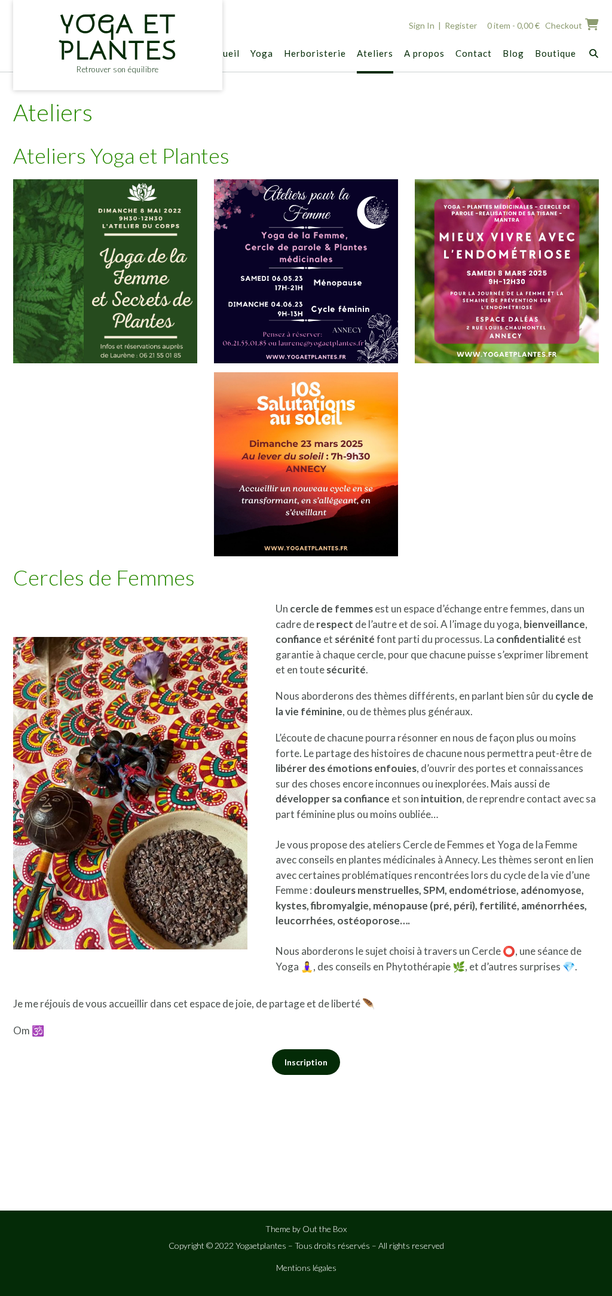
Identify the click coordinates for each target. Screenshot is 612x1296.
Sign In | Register (443, 25)
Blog (513, 53)
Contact (473, 53)
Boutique (555, 53)
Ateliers (375, 53)
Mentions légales (306, 1268)
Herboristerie (315, 53)
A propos (424, 53)
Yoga (261, 53)
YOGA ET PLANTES (118, 37)
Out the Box (324, 1229)
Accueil (223, 53)
